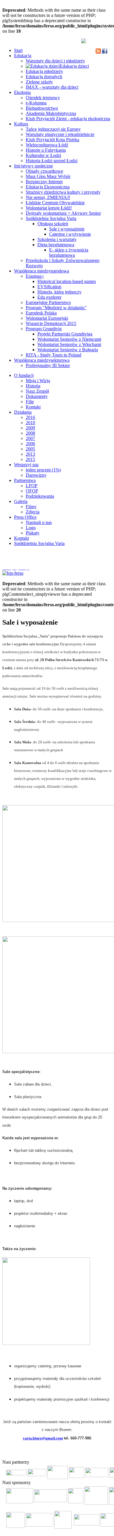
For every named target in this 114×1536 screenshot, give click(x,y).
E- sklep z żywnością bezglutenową (68, 252)
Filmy (31, 506)
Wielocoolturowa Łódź (47, 144)
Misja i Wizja (38, 380)
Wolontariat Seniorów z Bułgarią (67, 349)
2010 (30, 422)
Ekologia (22, 92)
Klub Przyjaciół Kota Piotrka (52, 139)
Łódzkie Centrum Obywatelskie (55, 202)
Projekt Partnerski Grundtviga (64, 333)
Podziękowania (40, 496)
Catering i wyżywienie (70, 234)
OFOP (32, 490)
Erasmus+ (35, 276)
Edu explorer (49, 297)
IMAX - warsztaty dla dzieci (52, 87)
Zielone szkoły (39, 81)
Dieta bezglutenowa (55, 244)
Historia (33, 385)
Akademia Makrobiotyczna (51, 113)
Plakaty (32, 532)
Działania (23, 412)
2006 (30, 443)
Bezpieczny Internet (44, 181)
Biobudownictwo (42, 108)
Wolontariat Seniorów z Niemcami (69, 339)
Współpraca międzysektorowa (42, 360)
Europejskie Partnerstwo (48, 302)
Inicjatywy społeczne (33, 165)
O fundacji (24, 375)
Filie (30, 401)
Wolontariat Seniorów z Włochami (69, 344)
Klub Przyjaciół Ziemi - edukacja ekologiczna (68, 118)
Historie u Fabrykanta (46, 150)
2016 (30, 417)
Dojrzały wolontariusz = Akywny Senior (63, 213)
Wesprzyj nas (26, 464)
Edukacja (22, 55)
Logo (31, 527)
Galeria (20, 501)
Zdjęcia (32, 511)
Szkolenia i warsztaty (57, 239)
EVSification (49, 286)
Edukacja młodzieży (44, 71)
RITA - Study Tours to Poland (53, 354)
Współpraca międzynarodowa (41, 270)
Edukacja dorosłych (44, 76)
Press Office (25, 517)
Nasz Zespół (37, 391)
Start (18, 50)
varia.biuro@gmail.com (43, 1438)
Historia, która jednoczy (59, 291)
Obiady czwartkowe (44, 171)
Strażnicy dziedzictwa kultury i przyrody (63, 192)
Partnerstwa (25, 480)
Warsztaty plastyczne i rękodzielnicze (60, 134)
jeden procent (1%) (43, 469)
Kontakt (33, 406)
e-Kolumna (36, 102)
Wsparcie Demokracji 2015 (51, 323)
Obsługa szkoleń (52, 223)
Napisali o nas (39, 522)
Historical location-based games (66, 281)
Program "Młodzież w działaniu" (56, 307)
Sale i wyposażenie (66, 228)
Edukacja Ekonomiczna (48, 186)
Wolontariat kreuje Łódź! (49, 207)
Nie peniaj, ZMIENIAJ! (48, 197)
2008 (30, 433)
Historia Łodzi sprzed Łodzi (51, 160)
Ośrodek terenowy (43, 97)
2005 (30, 448)
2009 (30, 427)
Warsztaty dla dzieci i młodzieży (55, 60)
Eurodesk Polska (41, 312)
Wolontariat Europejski (47, 318)
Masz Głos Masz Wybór (48, 176)
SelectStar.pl (95, 1452)
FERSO (79, 1452)
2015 (30, 459)
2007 (30, 438)
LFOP (31, 485)
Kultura (21, 123)
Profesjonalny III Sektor (48, 365)
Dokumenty (37, 396)
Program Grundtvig (44, 328)
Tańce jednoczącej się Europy (53, 129)
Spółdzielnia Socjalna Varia (51, 218)
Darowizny (36, 475)
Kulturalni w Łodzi (43, 155)
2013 (30, 454)
